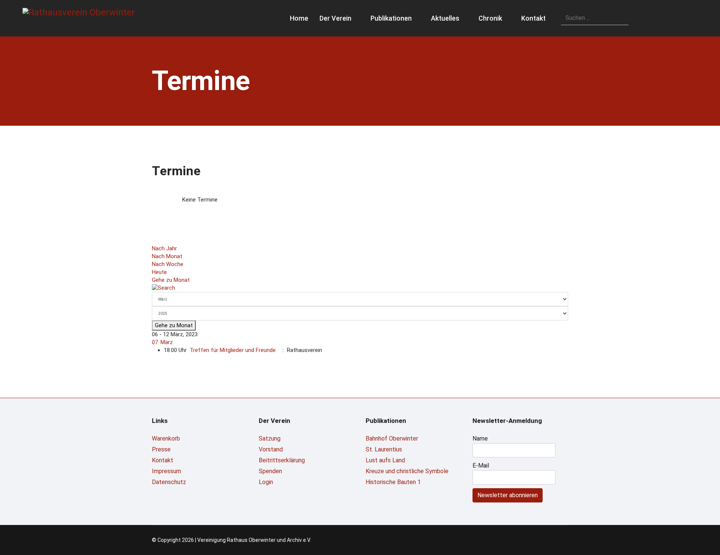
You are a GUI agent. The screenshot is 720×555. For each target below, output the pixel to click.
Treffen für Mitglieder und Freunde (233, 350)
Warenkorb (166, 438)
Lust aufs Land (385, 460)
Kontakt (533, 18)
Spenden (270, 471)
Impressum (166, 471)
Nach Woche (167, 264)
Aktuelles (445, 18)
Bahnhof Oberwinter (392, 438)
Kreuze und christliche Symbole (407, 471)
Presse (161, 449)
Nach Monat (167, 256)
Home (299, 18)
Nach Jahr (164, 248)
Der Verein (335, 18)
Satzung (269, 438)
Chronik (490, 18)
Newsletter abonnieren (507, 495)
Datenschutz (169, 482)
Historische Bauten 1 (393, 482)
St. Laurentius (384, 449)
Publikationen (391, 18)
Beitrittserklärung (282, 460)
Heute (159, 272)
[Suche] (360, 288)
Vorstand (271, 449)
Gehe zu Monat (171, 280)
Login (266, 482)
